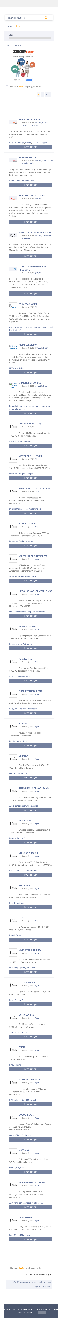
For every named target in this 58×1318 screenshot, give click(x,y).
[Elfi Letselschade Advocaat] (13, 235)
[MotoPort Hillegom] (13, 459)
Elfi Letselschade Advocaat (35, 232)
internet (36, 327)
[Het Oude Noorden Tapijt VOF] (13, 594)
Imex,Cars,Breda (16, 903)
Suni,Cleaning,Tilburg (18, 1032)
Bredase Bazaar (28, 820)
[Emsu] (13, 1050)
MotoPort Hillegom (30, 456)
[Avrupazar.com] (13, 306)
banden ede (30, 180)
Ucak (38, 143)
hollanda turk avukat (18, 406)
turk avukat (47, 406)
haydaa (23, 723)
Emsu (22, 1047)
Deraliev (24, 756)
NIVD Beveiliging (28, 345)
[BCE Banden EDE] (13, 160)
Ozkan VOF (25, 1150)
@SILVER (38, 348)
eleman (12, 327)
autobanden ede (16, 180)
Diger (37, 307)
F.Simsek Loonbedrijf (31, 1079)
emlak (19, 327)
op (23, 143)
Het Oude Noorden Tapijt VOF (35, 591)
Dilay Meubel (26, 1217)
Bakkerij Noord (28, 626)
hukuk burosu (34, 406)
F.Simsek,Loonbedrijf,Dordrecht (23, 1100)
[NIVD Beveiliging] (13, 347)
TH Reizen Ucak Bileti (30, 119)
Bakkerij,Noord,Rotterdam (20, 644)
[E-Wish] (13, 920)
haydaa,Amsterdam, (18, 741)
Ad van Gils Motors (30, 423)
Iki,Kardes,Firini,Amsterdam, (21, 541)
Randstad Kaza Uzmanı (32, 195)
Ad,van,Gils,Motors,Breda (20, 441)
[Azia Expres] (13, 661)
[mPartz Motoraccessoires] (13, 491)
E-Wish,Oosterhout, (17, 935)
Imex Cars (24, 885)
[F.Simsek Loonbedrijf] (13, 1082)
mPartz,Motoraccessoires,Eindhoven (25, 509)
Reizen (28, 143)
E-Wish (22, 917)
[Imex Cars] (13, 888)
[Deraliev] (13, 758)
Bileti (19, 143)
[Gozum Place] (13, 1117)
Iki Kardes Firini (27, 523)
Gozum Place (26, 1115)
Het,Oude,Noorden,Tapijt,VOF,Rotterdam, (27, 611)
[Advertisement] (29, 104)
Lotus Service (27, 982)
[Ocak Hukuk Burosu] (13, 385)
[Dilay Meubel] (13, 1220)
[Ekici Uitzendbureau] (13, 694)
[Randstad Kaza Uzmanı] (13, 198)
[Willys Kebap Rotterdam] (13, 558)
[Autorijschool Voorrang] (13, 791)
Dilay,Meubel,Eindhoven (19, 1235)
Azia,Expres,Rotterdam (19, 676)
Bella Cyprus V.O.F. (29, 853)
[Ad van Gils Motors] (13, 426)
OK (42, 1312)
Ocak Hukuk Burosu (30, 382)
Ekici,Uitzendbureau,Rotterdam (23, 709)
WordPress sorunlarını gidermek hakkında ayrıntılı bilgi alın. (32, 1284)
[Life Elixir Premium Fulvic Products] (13, 269)
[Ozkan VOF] (13, 1152)
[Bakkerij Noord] (13, 629)
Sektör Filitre (14, 46)
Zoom (44, 143)
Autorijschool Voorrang (34, 788)
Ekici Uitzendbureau (30, 691)
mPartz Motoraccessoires (34, 488)
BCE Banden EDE (27, 157)
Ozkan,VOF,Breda (17, 1167)
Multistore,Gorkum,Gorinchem (22, 968)
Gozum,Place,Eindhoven (20, 1135)
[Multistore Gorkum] (13, 952)
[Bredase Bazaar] (13, 823)
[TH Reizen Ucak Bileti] (13, 122)
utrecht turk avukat (17, 409)
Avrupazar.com (28, 304)
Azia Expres (25, 659)
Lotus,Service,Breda (18, 1000)
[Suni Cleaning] (13, 1017)
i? (23, 327)
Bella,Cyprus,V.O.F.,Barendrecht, (23, 870)
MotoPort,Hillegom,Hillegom (21, 473)
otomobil (44, 327)
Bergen (12, 143)
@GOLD (38, 122)
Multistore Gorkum (30, 950)
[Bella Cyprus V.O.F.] (13, 855)
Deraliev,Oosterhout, (18, 773)
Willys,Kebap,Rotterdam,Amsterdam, (25, 576)
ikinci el (28, 327)
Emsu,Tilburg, (15, 1065)
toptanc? (17, 330)
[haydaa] (13, 726)
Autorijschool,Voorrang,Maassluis (23, 806)
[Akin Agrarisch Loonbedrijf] (13, 1185)
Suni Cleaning (26, 1015)
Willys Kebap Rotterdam (33, 556)
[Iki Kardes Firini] (13, 526)
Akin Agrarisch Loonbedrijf (35, 1182)
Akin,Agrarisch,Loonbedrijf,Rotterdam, (26, 1203)
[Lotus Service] (13, 985)
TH (33, 143)
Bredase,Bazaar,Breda (19, 838)
